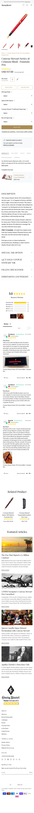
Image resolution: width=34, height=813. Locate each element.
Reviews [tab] (6, 324)
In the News (5, 728)
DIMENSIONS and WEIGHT (15, 276)
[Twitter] (8, 760)
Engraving (25, 87)
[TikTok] (11, 760)
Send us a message (8, 145)
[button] (27, 377)
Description (9, 193)
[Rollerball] (17, 79)
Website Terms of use (8, 748)
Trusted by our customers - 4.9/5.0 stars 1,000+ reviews (17, 131)
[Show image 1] (5, 46)
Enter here (27, 1)
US (10, 784)
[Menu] (31, 5)
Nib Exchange (7, 157)
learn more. (5, 165)
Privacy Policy (6, 745)
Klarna (17, 157)
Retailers (4, 734)
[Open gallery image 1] (17, 26)
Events (3, 722)
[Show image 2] (12, 46)
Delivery (14, 153)
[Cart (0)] (27, 5)
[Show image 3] (19, 46)
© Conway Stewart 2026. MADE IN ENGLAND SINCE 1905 (16, 789)
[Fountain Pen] (12, 79)
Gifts (22, 153)
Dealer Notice (6, 742)
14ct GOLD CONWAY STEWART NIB (12, 261)
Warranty (5, 153)
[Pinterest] (14, 760)
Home (3, 53)
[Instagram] (2, 760)
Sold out (17, 127)
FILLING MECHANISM (12, 269)
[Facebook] (5, 760)
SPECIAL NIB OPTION (12, 252)
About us (4, 714)
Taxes (29, 153)
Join (30, 772)
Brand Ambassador (7, 717)
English (19, 784)
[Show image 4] (26, 46)
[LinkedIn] (19, 760)
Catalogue (4, 720)
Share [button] (6, 377)
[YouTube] (16, 760)
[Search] (23, 5)
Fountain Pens (6, 725)
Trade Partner (6, 731)
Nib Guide (9, 87)
